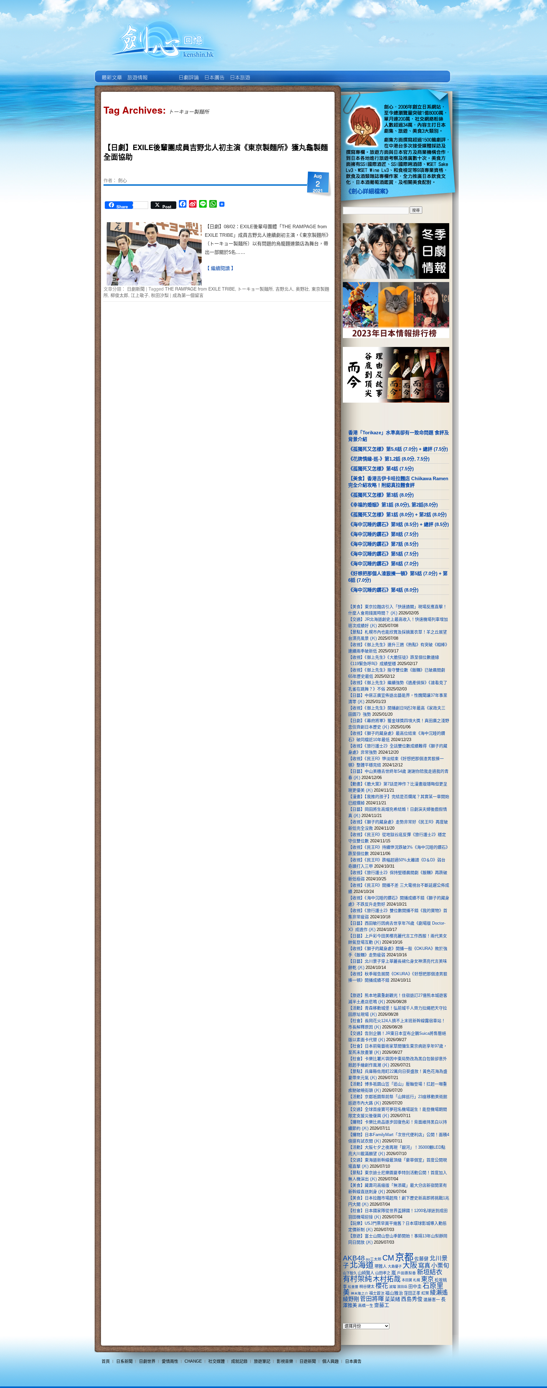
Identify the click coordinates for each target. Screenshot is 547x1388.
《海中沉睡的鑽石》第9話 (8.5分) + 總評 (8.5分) (398, 524)
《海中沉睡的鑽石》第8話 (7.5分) (383, 534)
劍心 (122, 180)
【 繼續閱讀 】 (220, 268)
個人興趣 (330, 1361)
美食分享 (265, 72)
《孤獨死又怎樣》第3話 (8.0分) (381, 495)
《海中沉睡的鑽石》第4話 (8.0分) (383, 590)
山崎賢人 (366, 1273)
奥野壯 (302, 289)
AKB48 (354, 1258)
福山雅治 (394, 1293)
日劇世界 (188, 72)
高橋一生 (365, 1305)
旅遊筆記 (262, 1361)
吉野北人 (284, 289)
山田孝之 (382, 1273)
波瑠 (392, 1287)
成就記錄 (239, 1361)
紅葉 (425, 1293)
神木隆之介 (359, 1293)
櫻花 (381, 1285)
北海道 (362, 1264)
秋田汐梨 (160, 295)
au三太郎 (373, 1259)
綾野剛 (351, 1299)
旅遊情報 (162, 72)
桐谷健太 (366, 1286)
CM (388, 1258)
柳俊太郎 (119, 295)
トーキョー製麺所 (255, 289)
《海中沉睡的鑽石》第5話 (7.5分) (383, 553)
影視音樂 (285, 1361)
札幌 (416, 1280)
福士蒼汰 (376, 1293)
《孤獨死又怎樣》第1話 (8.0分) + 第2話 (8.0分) (397, 514)
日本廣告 (214, 72)
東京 (427, 1279)
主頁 (111, 72)
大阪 (410, 1265)
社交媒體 (216, 1361)
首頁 (106, 1361)
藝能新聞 (137, 72)
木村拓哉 (387, 1279)
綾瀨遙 (439, 1292)
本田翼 (407, 1280)
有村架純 (357, 1279)
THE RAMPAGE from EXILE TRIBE (200, 289)
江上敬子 (139, 295)
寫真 (424, 1265)
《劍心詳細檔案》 (368, 191)
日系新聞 (124, 1361)
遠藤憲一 (432, 1299)
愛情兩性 (170, 1361)
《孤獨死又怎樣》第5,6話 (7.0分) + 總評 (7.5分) (398, 449)
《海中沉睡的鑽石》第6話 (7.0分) (383, 563)
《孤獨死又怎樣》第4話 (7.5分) (381, 468)
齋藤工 (381, 1305)
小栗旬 (440, 1265)
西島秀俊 (412, 1299)
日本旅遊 (239, 72)
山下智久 (350, 1273)
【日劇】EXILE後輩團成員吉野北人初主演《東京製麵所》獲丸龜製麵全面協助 (216, 152)
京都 (404, 1257)
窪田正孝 (412, 1293)
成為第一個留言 (188, 295)
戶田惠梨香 (406, 1273)
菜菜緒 (392, 1299)
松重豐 (353, 1287)
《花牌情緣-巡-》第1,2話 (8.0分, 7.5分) (389, 459)
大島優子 (395, 1266)
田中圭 (415, 1286)
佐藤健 (421, 1258)
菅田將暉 (372, 1299)
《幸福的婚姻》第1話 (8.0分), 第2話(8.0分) (393, 504)
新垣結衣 (429, 1272)
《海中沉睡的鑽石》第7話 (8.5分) (383, 544)
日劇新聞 (136, 289)
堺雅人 (380, 1266)
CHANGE (193, 1361)
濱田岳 (402, 1287)
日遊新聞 (307, 1361)
